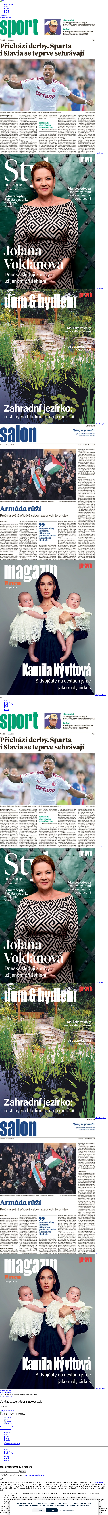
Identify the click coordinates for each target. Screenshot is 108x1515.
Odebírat (23, 1471)
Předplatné (3, 16)
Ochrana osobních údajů (12, 1444)
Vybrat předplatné (6, 1392)
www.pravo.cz (100, 1482)
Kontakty (7, 12)
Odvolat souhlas (5, 1429)
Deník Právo (8, 4)
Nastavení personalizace (8, 1427)
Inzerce (6, 10)
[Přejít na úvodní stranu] (3, 1)
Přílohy (6, 8)
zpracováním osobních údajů (34, 1475)
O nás (6, 6)
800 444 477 (11, 1396)
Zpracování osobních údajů (13, 1442)
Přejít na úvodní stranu (7, 1410)
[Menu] (1, 697)
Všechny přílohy (5, 17)
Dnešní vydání (9, 704)
